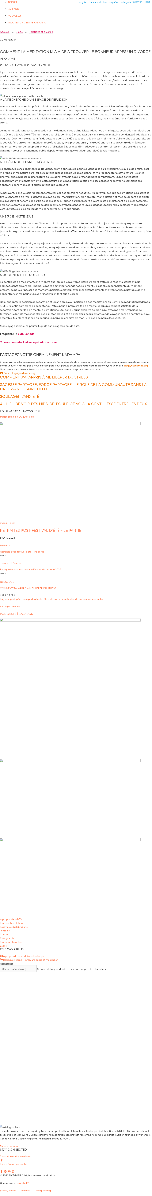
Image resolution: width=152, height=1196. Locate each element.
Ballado (13, 8)
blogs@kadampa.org (136, 365)
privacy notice (8, 1190)
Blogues (7, 582)
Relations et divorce (41, 32)
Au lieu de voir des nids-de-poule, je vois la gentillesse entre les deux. (74, 404)
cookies (25, 1190)
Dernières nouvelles (17, 417)
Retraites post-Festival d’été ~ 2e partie (40, 530)
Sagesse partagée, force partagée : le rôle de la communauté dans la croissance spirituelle (51, 598)
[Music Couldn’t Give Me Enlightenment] (70, 761)
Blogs (19, 32)
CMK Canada (26, 334)
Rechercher (6, 963)
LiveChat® (23, 1182)
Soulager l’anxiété (19, 396)
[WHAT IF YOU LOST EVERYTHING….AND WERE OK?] (70, 840)
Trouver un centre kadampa (27, 22)
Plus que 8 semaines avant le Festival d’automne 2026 (30, 569)
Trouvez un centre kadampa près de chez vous (28, 342)
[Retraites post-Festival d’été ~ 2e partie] (70, 424)
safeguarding (43, 1190)
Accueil (13, 2)
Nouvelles (15, 15)
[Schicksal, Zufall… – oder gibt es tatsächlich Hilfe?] (70, 620)
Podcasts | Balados (16, 614)
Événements (7, 523)
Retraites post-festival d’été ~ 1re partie (22, 551)
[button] (17, 373)
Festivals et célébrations (10, 563)
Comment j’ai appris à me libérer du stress (44, 377)
